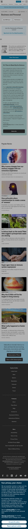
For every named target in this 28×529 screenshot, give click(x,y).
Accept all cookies (14, 522)
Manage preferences (8, 516)
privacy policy (10, 509)
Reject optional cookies (14, 526)
